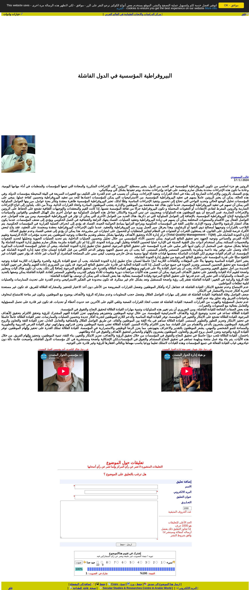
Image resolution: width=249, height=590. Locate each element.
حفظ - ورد (136, 584)
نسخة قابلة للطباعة (84, 588)
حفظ (102, 584)
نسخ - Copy (117, 584)
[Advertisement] (125, 42)
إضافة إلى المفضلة (81, 584)
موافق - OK (231, 5)
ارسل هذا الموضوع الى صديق (163, 584)
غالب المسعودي (240, 177)
